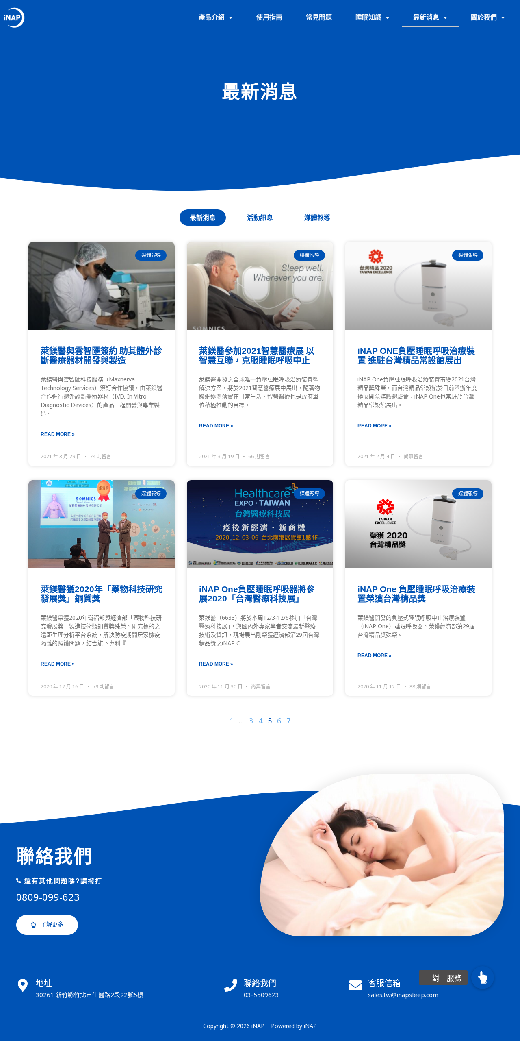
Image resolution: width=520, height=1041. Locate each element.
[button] (47, 925)
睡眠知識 (368, 17)
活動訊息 (260, 217)
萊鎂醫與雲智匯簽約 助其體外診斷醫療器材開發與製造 (101, 355)
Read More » (58, 434)
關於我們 (484, 17)
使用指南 (269, 17)
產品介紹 (212, 17)
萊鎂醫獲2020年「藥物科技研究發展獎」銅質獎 (101, 593)
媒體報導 (317, 217)
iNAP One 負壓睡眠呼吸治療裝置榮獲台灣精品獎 (416, 593)
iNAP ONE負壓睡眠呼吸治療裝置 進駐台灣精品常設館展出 (416, 355)
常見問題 (319, 17)
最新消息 (426, 17)
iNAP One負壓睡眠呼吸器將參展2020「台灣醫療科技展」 (257, 593)
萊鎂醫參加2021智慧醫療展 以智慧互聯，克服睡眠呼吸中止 (256, 355)
